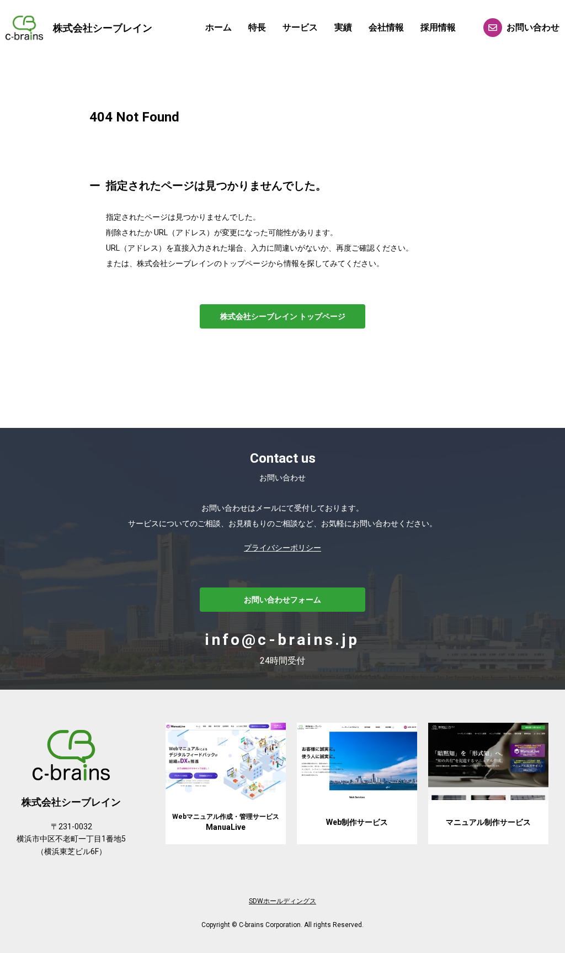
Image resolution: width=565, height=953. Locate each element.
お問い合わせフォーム (282, 599)
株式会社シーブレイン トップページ (282, 316)
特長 (257, 27)
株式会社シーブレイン (102, 28)
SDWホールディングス (282, 901)
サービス (300, 27)
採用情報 (438, 27)
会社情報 (386, 27)
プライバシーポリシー (282, 547)
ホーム (218, 27)
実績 (343, 27)
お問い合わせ (533, 27)
